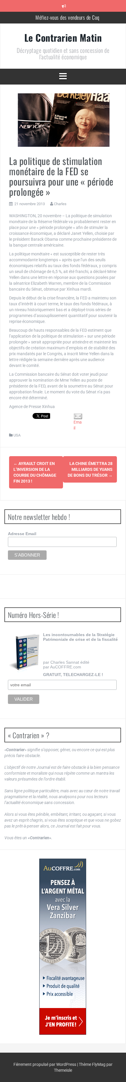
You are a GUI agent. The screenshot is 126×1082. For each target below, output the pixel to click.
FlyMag (98, 1064)
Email (78, 425)
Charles (60, 204)
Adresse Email (22, 533)
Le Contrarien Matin (63, 37)
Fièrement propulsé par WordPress (45, 1064)
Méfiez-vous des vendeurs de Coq (67, 17)
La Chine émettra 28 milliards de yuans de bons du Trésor (90, 469)
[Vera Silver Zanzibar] (62, 947)
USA (17, 435)
